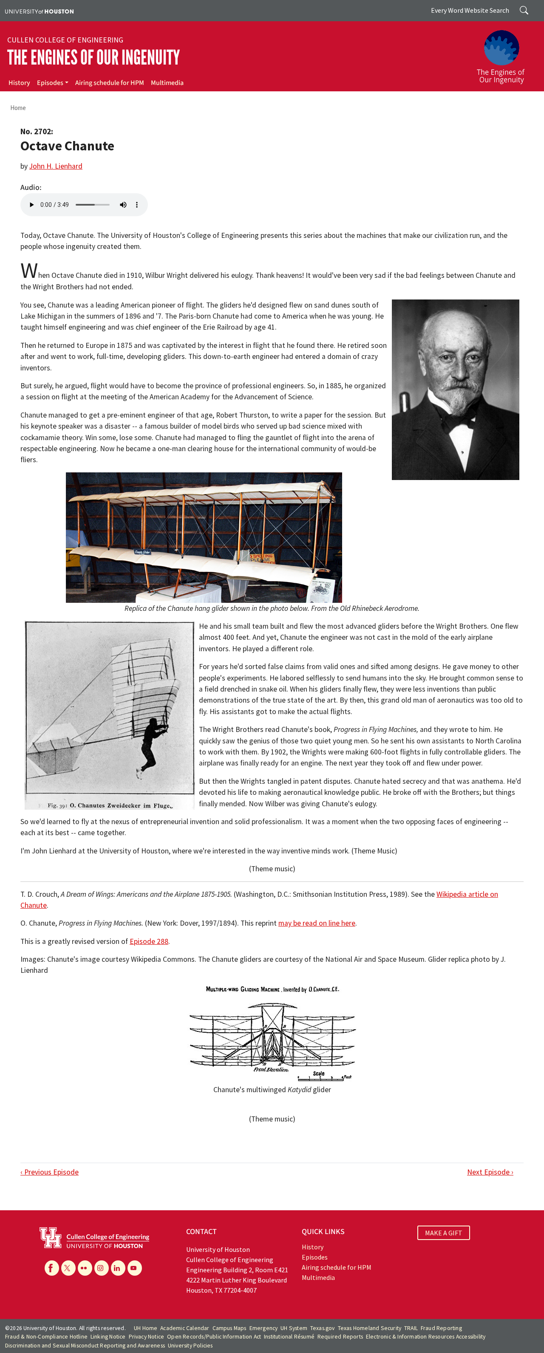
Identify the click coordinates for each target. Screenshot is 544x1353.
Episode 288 (149, 941)
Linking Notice (108, 1336)
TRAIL (411, 1328)
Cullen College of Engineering (65, 40)
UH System (293, 1328)
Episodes (50, 83)
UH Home (145, 1328)
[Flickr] (85, 1268)
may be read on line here (316, 923)
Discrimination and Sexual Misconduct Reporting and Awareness (85, 1345)
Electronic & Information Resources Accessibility (426, 1336)
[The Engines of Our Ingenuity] (506, 53)
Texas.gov (322, 1328)
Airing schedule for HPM (109, 83)
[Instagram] (101, 1268)
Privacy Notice (146, 1336)
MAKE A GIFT (443, 1233)
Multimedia (167, 83)
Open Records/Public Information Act (214, 1336)
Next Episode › (490, 1172)
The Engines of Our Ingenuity (93, 57)
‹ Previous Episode (49, 1172)
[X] (68, 1268)
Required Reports (340, 1336)
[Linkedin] (118, 1268)
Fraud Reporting (441, 1328)
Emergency (263, 1328)
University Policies (190, 1345)
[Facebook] (52, 1268)
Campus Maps (229, 1328)
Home (18, 108)
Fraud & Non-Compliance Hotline (46, 1336)
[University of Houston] (39, 10)
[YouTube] (135, 1268)
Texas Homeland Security (370, 1328)
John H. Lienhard (55, 166)
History (19, 83)
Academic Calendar (184, 1328)
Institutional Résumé (289, 1336)
